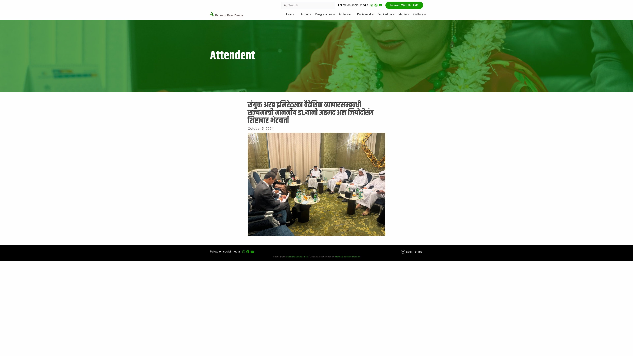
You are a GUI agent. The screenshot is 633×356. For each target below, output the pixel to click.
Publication (384, 14)
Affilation (345, 14)
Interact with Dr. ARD (404, 5)
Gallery (418, 14)
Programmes (323, 14)
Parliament (364, 14)
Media (402, 14)
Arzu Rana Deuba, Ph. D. (297, 256)
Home (290, 14)
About (305, 14)
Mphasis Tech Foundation (347, 256)
